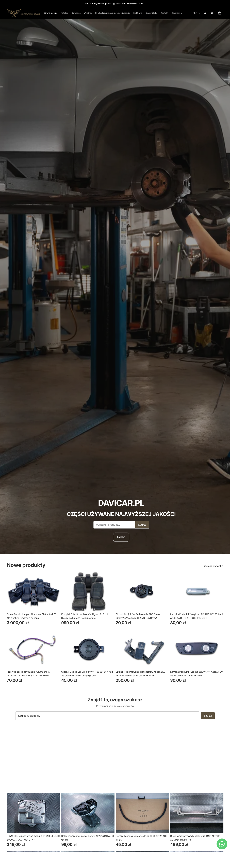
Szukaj (142, 524)
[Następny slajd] (55, 591)
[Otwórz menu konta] (212, 13)
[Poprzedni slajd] (12, 591)
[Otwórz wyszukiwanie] (205, 13)
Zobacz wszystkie (213, 566)
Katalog (121, 537)
